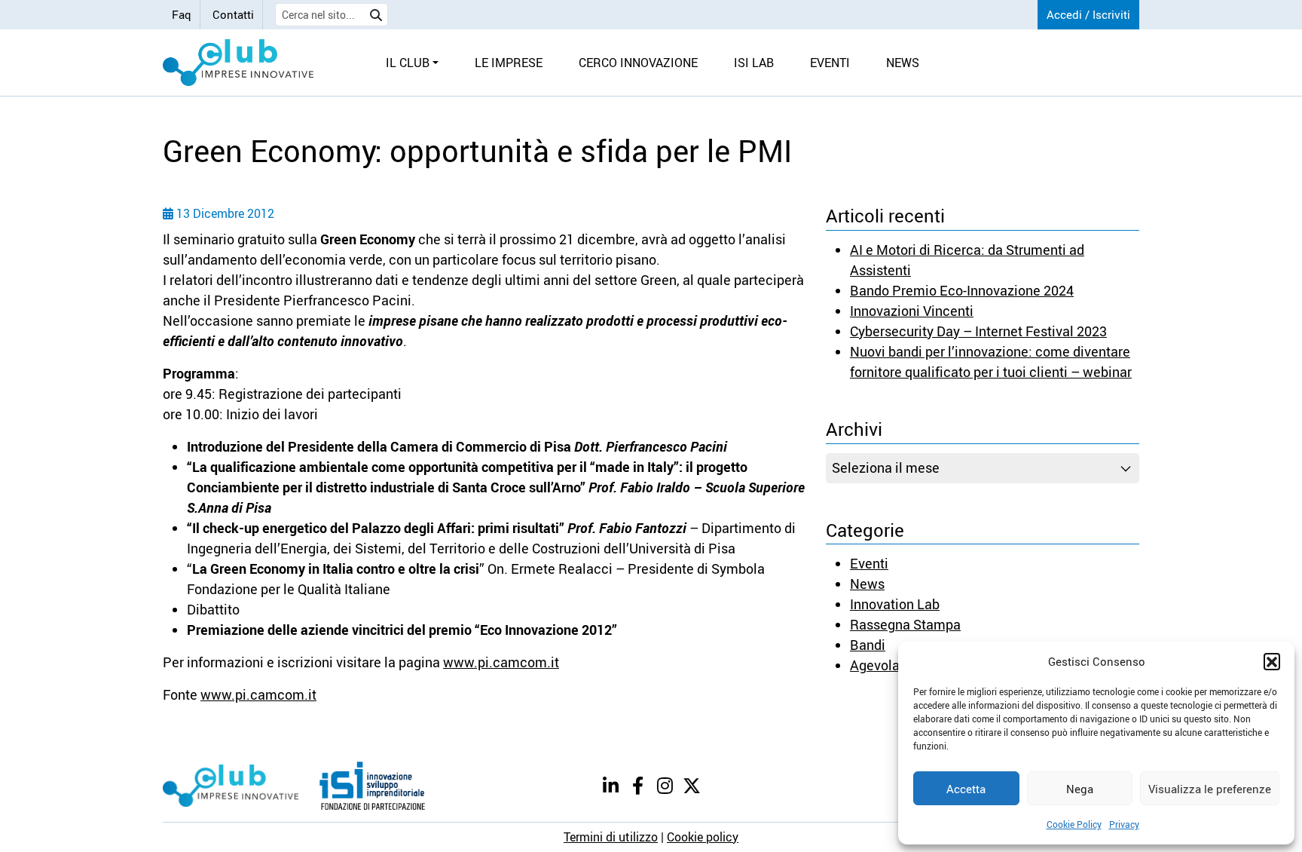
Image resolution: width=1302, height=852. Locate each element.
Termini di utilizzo (611, 837)
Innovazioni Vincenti (911, 311)
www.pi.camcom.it (501, 662)
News (867, 584)
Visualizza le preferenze (1209, 788)
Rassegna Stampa (905, 624)
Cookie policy (702, 837)
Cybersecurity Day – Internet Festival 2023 (978, 331)
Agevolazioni (889, 665)
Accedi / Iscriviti (1088, 14)
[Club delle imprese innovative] (238, 62)
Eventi (869, 563)
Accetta (966, 788)
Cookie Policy (1074, 824)
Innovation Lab (895, 604)
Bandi (867, 645)
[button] (1271, 661)
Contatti (233, 14)
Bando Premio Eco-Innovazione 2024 (962, 290)
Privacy (1124, 824)
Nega (1079, 788)
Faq (181, 14)
